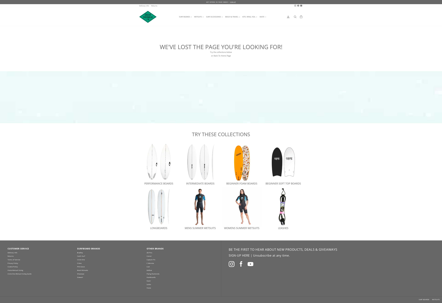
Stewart (80, 277)
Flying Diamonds (153, 274)
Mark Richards (82, 270)
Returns (154, 6)
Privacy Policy (13, 263)
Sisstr (149, 281)
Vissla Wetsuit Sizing (15, 270)
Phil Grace (81, 267)
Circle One (81, 260)
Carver (149, 256)
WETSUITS (436, 300)
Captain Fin (151, 260)
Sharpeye (80, 274)
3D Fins (149, 253)
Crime (79, 263)
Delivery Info (144, 6)
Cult (148, 267)
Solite (149, 284)
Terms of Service (14, 260)
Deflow (149, 270)
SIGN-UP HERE (239, 255)
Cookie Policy (13, 267)
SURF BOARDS (424, 300)
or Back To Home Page (221, 55)
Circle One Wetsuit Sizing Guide (19, 274)
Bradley (80, 253)
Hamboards (151, 277)
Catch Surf (81, 256)
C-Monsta (150, 263)
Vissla (149, 288)
